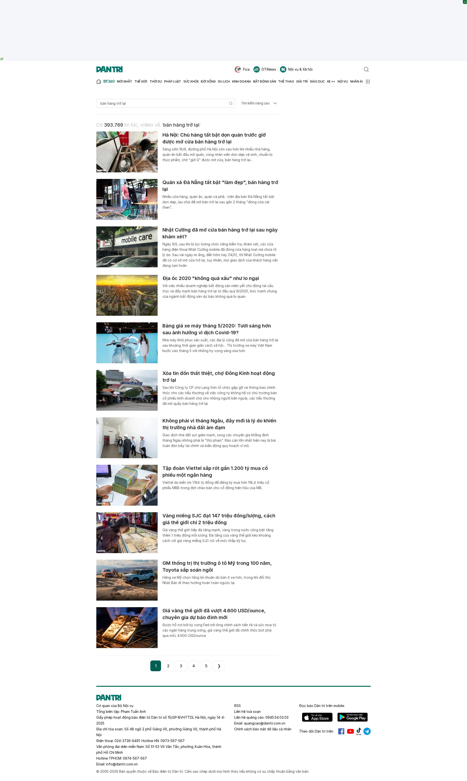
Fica (246, 69)
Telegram (367, 731)
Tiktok (358, 731)
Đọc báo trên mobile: (322, 706)
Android (352, 717)
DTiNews (269, 69)
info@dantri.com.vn (122, 764)
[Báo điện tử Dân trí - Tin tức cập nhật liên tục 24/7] (109, 69)
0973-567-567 (173, 741)
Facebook (341, 731)
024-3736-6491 (127, 741)
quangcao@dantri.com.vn (264, 723)
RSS (237, 706)
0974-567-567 (135, 758)
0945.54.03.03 (276, 717)
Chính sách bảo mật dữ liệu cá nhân (262, 729)
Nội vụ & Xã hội (300, 69)
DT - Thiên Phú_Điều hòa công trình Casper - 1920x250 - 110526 (233, 2)
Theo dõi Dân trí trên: (316, 731)
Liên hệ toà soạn (247, 711)
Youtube (350, 731)
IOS (317, 717)
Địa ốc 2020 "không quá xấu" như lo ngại (210, 278)
